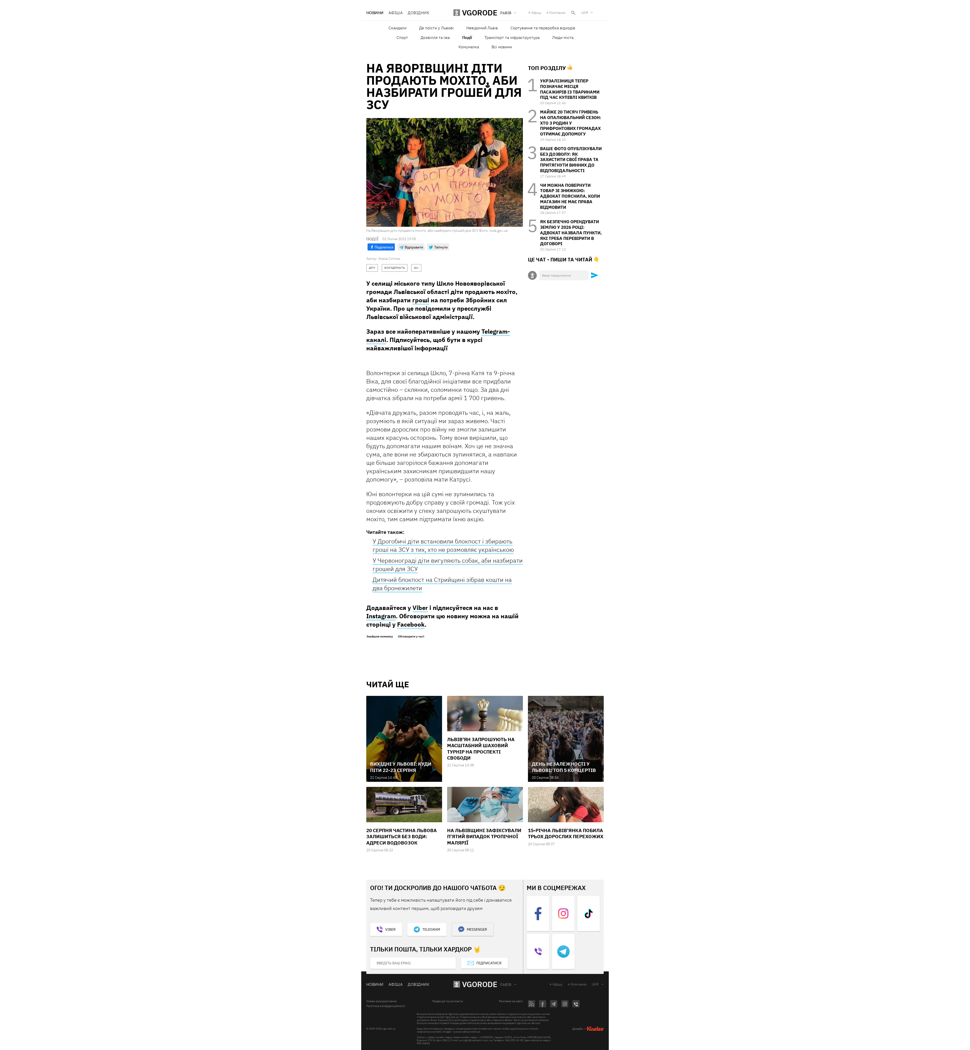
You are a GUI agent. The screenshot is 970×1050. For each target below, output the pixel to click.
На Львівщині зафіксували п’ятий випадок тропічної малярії (484, 836)
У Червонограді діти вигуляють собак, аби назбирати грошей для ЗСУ (448, 564)
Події (467, 37)
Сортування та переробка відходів (543, 27)
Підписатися (488, 963)
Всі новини (502, 46)
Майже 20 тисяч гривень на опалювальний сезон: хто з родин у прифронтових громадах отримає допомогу (570, 123)
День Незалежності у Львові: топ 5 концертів (564, 767)
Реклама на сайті (511, 1001)
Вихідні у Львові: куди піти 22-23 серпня (400, 767)
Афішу (536, 12)
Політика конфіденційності (385, 1006)
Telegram (431, 929)
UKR (584, 12)
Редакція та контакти (447, 1001)
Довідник (418, 13)
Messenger (477, 929)
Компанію (557, 12)
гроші (420, 300)
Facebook (411, 624)
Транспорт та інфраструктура (512, 37)
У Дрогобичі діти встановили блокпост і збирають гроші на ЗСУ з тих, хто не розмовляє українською (443, 545)
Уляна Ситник (389, 258)
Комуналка (468, 46)
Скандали (397, 27)
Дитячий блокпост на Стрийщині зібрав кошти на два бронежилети (442, 584)
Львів (505, 984)
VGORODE (479, 984)
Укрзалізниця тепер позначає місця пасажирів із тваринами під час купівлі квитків (569, 89)
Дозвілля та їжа (435, 37)
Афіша (396, 13)
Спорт (402, 37)
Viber (420, 608)
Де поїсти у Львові (436, 27)
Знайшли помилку (379, 636)
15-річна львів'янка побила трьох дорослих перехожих (565, 833)
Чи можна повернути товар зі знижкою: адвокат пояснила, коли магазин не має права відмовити (570, 196)
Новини (374, 13)
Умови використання (381, 1001)
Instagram (381, 616)
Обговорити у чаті (411, 636)
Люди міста (562, 37)
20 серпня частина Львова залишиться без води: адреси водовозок (401, 836)
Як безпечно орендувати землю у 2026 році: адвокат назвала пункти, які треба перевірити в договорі (571, 232)
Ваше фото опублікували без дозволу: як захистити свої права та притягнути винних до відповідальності (571, 159)
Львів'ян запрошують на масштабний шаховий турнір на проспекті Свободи (481, 748)
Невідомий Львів (482, 27)
